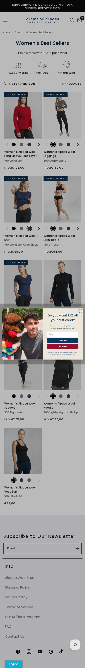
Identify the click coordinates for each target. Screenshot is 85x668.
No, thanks (63, 346)
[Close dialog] (80, 311)
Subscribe (63, 340)
